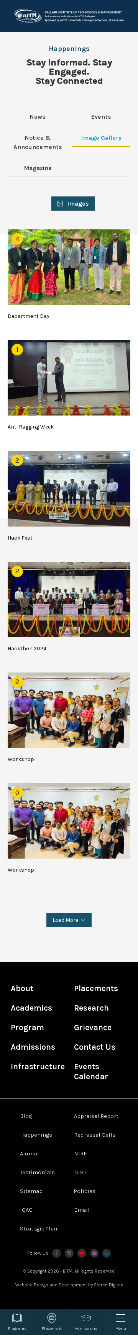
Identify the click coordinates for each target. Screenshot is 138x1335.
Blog (26, 1115)
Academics (31, 1008)
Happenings (36, 1134)
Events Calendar (91, 1071)
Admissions (33, 1047)
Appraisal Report (96, 1115)
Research (91, 1008)
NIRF (80, 1153)
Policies (84, 1191)
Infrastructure (38, 1066)
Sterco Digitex (108, 1285)
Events (101, 116)
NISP (80, 1172)
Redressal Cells (94, 1134)
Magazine (38, 168)
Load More (65, 920)
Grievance (93, 1027)
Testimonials (37, 1172)
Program (27, 1027)
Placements (96, 988)
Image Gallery (101, 137)
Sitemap (31, 1191)
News (38, 116)
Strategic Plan (38, 1228)
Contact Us (94, 1047)
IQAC (26, 1209)
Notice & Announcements (37, 142)
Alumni (29, 1153)
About (22, 988)
